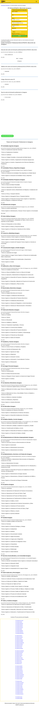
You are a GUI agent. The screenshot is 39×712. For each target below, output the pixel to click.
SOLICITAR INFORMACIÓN (7, 135)
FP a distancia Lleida (18, 662)
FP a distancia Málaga (18, 667)
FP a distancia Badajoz (19, 630)
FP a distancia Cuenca (18, 645)
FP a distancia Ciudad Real (19, 642)
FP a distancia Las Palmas (19, 659)
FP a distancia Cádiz (18, 638)
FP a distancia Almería (19, 626)
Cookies (13, 703)
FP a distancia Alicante (19, 624)
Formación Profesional (5, 5)
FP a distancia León (18, 660)
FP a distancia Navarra (19, 670)
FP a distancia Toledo (18, 686)
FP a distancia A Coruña (19, 620)
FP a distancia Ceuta (18, 696)
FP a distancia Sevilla (18, 678)
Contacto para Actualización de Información (27, 703)
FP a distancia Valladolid (19, 689)
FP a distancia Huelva (18, 653)
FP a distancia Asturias (19, 627)
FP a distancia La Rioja (19, 657)
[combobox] (13, 19)
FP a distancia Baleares (19, 631)
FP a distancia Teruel (18, 685)
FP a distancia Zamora (19, 692)
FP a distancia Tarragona (19, 682)
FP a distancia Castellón (19, 641)
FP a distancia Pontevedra (19, 674)
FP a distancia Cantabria (19, 639)
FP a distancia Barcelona (19, 633)
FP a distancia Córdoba (19, 644)
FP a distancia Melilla (18, 698)
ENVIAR (19, 35)
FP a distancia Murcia (18, 668)
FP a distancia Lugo (18, 663)
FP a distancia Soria (18, 681)
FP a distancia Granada (19, 648)
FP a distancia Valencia (19, 688)
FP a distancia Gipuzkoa (19, 652)
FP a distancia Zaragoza (19, 693)
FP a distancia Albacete (19, 623)
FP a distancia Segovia (19, 677)
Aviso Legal (17, 703)
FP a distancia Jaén (18, 656)
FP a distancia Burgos (18, 635)
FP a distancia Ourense (19, 671)
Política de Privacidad (18, 31)
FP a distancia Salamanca (19, 675)
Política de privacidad (8, 703)
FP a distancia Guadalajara (19, 650)
